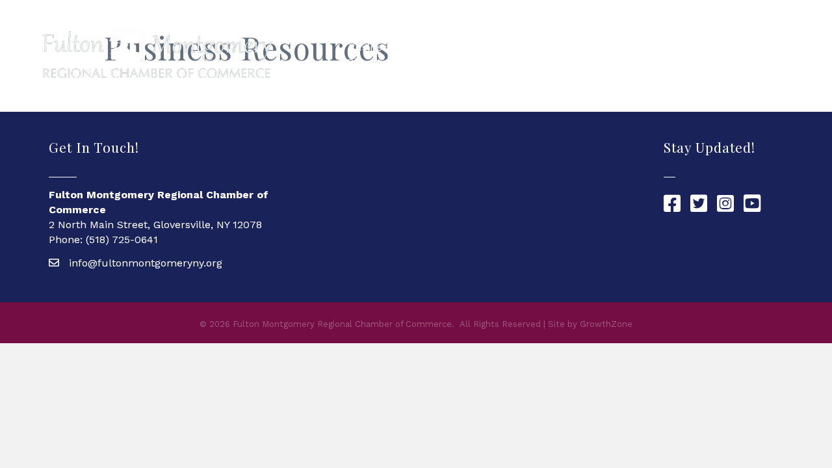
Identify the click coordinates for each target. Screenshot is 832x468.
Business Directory (370, 54)
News (713, 54)
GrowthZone (606, 324)
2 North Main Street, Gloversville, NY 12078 (155, 224)
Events (759, 54)
